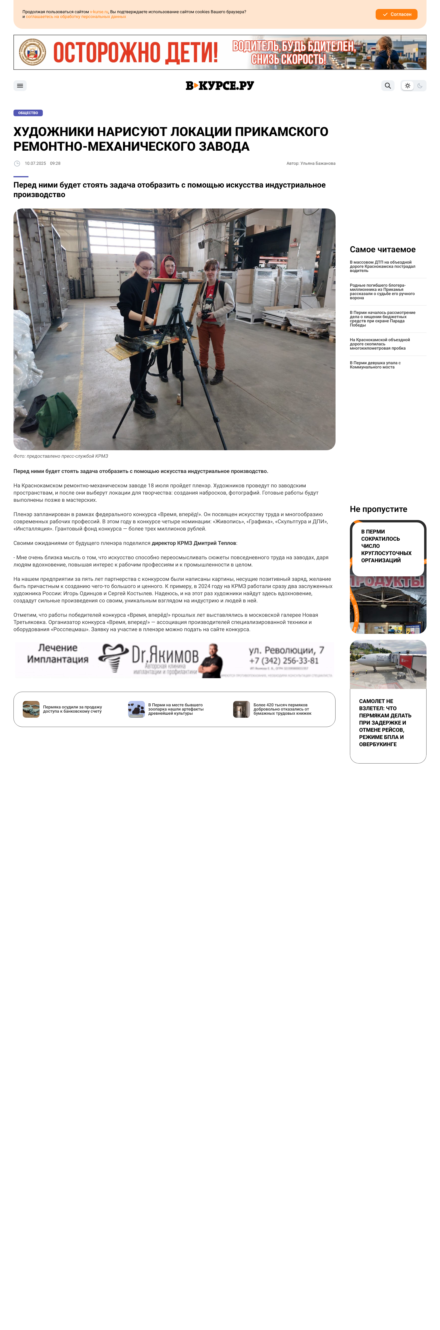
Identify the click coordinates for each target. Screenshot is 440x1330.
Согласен (401, 14)
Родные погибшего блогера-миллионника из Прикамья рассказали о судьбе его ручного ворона (382, 291)
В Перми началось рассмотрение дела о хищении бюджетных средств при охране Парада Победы (382, 319)
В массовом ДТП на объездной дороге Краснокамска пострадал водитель (382, 266)
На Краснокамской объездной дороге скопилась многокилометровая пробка (380, 344)
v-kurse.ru (99, 12)
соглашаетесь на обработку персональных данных (76, 16)
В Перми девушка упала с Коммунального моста (375, 365)
